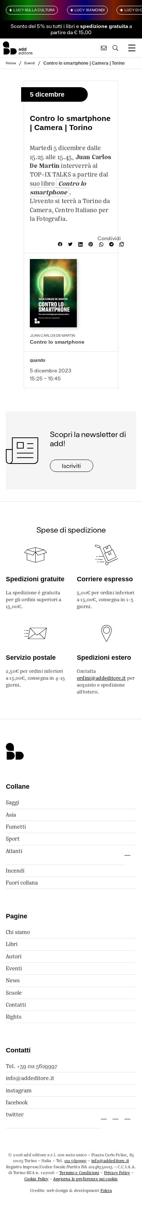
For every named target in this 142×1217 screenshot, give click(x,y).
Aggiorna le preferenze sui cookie (85, 1179)
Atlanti (14, 851)
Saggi (12, 802)
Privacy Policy (117, 1173)
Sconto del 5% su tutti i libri (43, 26)
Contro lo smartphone (58, 188)
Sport (13, 838)
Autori (13, 956)
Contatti (16, 1004)
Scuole (14, 992)
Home (11, 63)
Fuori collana (22, 882)
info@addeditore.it (30, 1078)
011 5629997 (75, 1161)
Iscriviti (71, 465)
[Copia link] (123, 244)
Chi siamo (18, 932)
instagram (19, 1090)
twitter (15, 1114)
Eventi (29, 63)
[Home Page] (17, 48)
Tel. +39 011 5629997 (31, 1066)
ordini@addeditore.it (101, 678)
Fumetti (16, 826)
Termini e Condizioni (79, 1173)
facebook (17, 1102)
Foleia (106, 1190)
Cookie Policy (36, 1179)
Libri (11, 944)
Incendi (15, 870)
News (13, 980)
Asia (11, 814)
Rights (13, 1016)
